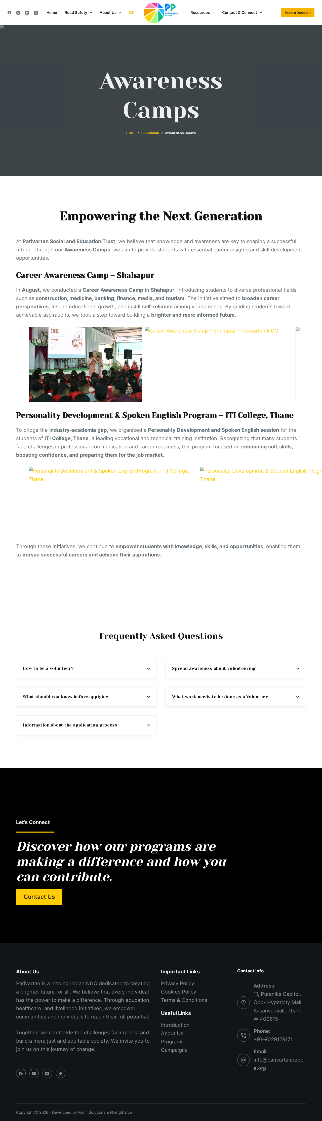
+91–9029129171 (273, 1039)
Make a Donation (298, 13)
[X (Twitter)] (36, 13)
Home (52, 12)
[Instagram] (18, 13)
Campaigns (174, 1050)
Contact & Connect (239, 12)
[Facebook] (9, 13)
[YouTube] (27, 13)
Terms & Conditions (184, 1000)
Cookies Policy (178, 992)
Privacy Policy (177, 983)
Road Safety (76, 12)
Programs (172, 1042)
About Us (108, 12)
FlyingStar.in (121, 1112)
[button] (85, 364)
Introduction (175, 1025)
